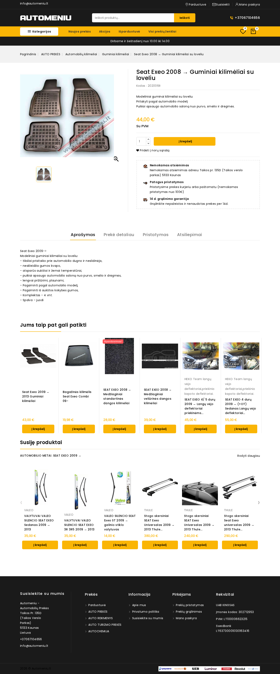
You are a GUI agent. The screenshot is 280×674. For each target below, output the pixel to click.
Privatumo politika (145, 612)
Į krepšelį (185, 141)
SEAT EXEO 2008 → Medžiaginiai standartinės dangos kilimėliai (117, 396)
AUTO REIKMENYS (100, 618)
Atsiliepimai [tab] (189, 234)
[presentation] (21, 502)
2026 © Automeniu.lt (35, 668)
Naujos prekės (79, 31)
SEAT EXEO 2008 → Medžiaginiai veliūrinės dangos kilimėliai (158, 396)
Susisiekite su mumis (42, 593)
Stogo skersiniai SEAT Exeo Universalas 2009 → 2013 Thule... (159, 522)
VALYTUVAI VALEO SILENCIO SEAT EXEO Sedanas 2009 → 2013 (39, 522)
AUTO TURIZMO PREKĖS (105, 625)
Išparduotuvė (129, 31)
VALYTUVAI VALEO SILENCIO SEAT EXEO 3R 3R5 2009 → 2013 (79, 524)
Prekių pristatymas (189, 605)
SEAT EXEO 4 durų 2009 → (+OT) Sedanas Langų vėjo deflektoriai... (240, 406)
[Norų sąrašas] (243, 31)
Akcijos (104, 31)
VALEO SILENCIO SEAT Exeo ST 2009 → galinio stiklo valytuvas (120, 522)
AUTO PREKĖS (98, 612)
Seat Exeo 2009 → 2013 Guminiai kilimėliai (35, 396)
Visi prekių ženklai (162, 31)
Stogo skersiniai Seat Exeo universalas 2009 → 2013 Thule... (239, 522)
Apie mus (138, 605)
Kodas (140, 86)
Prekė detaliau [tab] (119, 234)
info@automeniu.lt (34, 3)
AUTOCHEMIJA (98, 631)
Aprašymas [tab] (83, 234)
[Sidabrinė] (162, 501)
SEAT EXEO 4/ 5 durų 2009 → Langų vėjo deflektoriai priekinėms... (200, 406)
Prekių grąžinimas (188, 612)
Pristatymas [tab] (156, 234)
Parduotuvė (97, 605)
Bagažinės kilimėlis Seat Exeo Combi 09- (77, 396)
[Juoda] (157, 501)
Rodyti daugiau (248, 456)
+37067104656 (247, 17)
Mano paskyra (186, 618)
